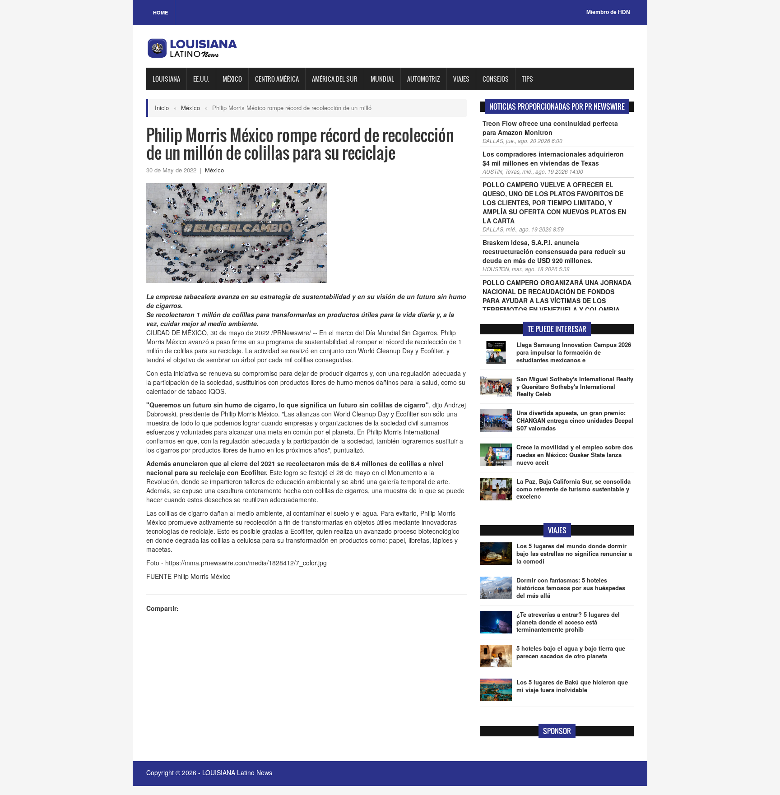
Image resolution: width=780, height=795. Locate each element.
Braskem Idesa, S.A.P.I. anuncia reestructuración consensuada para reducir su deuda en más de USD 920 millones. (554, 251)
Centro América (277, 78)
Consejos (496, 78)
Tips (527, 78)
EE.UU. (201, 78)
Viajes (461, 78)
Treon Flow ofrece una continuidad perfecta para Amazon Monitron (550, 128)
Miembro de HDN (608, 12)
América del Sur (335, 78)
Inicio (162, 107)
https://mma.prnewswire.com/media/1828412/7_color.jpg (246, 562)
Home (160, 12)
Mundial (382, 78)
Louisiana (166, 78)
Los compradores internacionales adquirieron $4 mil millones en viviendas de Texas (553, 158)
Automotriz (423, 78)
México (232, 78)
